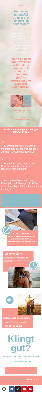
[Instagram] (18, 389)
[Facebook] (12, 389)
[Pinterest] (30, 389)
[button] (4, 389)
